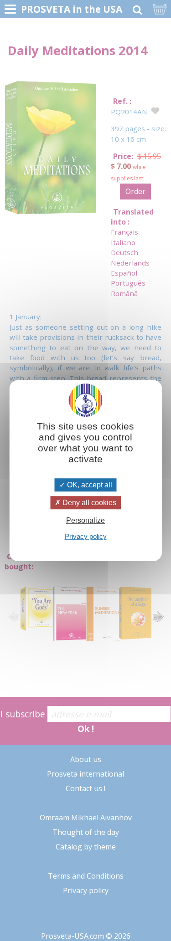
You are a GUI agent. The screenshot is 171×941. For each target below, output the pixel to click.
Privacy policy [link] (86, 536)
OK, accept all (88, 485)
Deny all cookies (88, 502)
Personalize (85, 521)
